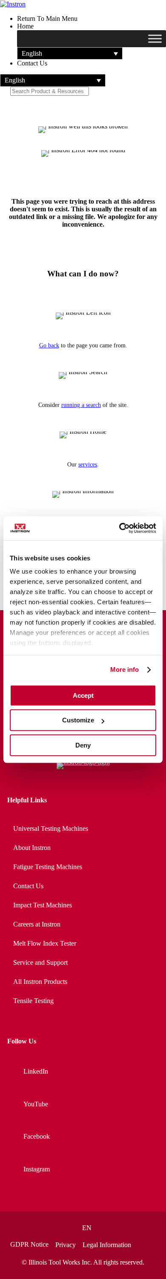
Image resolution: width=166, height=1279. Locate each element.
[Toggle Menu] (155, 38)
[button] (70, 53)
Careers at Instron (36, 924)
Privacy (65, 1245)
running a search (81, 405)
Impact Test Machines (42, 905)
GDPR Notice (29, 1244)
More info (124, 669)
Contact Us (28, 886)
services (87, 464)
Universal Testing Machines (50, 828)
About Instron (32, 847)
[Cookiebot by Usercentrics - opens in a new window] (119, 528)
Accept (83, 695)
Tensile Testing (33, 1000)
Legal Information (107, 1245)
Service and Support (40, 962)
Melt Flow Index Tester (44, 943)
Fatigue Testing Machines (47, 866)
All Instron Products (40, 981)
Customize (78, 720)
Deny (83, 745)
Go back (49, 345)
